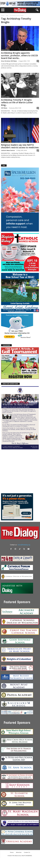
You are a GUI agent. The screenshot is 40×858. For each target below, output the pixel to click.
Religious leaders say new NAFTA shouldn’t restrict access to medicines (20, 146)
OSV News (4, 108)
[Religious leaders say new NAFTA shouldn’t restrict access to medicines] (20, 130)
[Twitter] (24, 549)
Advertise (18, 852)
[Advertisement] (20, 471)
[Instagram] (16, 549)
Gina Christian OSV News (9, 61)
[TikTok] (20, 549)
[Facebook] (11, 549)
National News (6, 50)
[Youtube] (29, 549)
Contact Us (27, 852)
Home (2, 15)
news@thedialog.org (24, 545)
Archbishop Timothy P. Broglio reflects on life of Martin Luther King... (17, 102)
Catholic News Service (8, 150)
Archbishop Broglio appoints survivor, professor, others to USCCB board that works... (19, 56)
